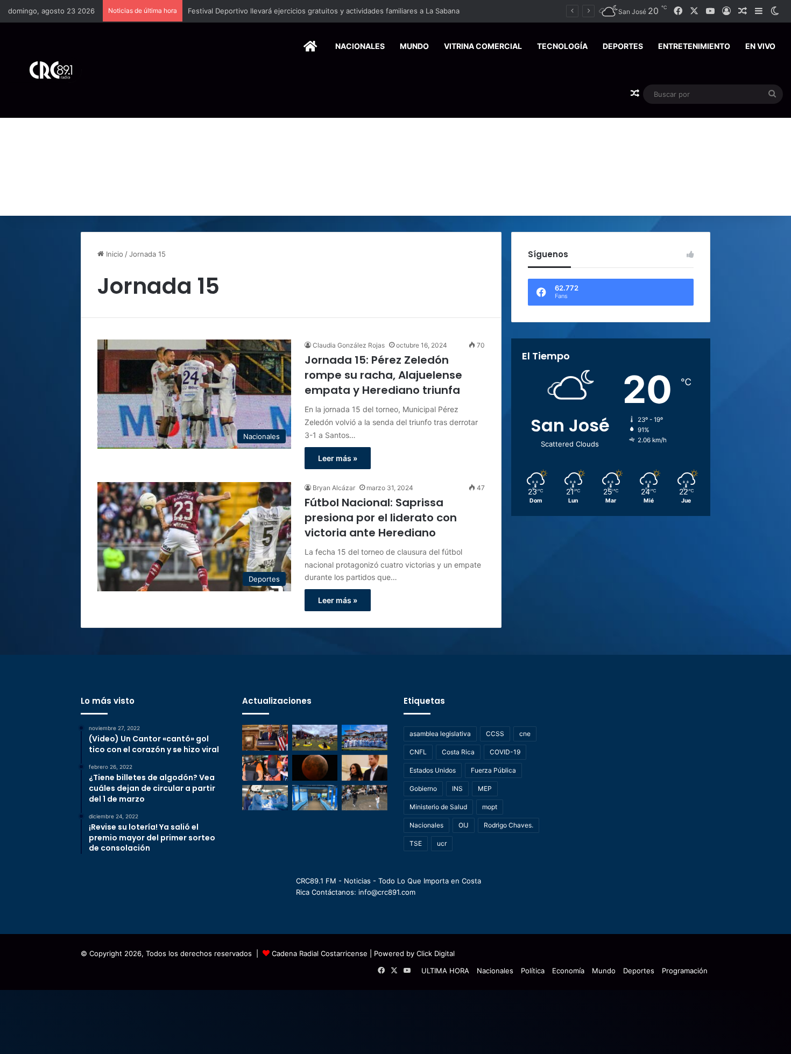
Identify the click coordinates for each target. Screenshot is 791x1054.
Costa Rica (458, 752)
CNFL (418, 752)
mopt (489, 807)
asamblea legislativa (440, 734)
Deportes (623, 46)
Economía (568, 970)
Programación (685, 970)
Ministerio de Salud (438, 807)
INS (457, 788)
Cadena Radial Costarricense (320, 953)
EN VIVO (760, 46)
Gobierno (423, 788)
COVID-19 (505, 752)
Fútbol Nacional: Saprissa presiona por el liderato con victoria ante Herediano (381, 517)
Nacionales (360, 46)
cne (525, 734)
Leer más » (337, 458)
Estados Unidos (432, 770)
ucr (442, 843)
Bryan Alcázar (334, 488)
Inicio (113, 254)
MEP (485, 788)
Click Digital (435, 953)
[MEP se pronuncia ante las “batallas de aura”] (364, 798)
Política (533, 970)
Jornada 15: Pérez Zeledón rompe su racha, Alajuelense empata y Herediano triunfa (383, 375)
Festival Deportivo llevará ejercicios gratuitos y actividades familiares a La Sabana (324, 10)
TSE (415, 843)
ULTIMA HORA (445, 970)
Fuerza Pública (493, 770)
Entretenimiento (694, 46)
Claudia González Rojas (349, 345)
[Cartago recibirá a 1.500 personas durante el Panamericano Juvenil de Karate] (364, 738)
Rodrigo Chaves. (508, 825)
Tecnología (562, 46)
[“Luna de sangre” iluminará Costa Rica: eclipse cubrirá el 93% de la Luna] (315, 768)
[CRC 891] (45, 70)
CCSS (495, 734)
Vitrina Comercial (483, 46)
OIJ (463, 825)
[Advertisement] (395, 135)
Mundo (414, 46)
